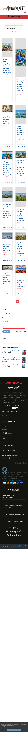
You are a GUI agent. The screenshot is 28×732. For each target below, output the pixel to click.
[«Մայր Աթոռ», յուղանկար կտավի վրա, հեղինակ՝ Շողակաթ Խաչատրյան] (7, 47)
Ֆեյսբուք (13, 527)
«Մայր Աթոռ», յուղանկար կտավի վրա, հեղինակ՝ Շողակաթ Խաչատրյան (7, 66)
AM (3, 416)
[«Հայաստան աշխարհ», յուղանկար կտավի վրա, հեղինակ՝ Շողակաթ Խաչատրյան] (21, 154)
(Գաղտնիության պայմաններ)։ (24, 723)
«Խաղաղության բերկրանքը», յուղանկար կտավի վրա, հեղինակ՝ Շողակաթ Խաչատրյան (21, 86)
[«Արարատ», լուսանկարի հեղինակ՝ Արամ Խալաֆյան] (7, 236)
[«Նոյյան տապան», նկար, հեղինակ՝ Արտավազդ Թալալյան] (7, 267)
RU (9, 416)
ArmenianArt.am (11, 545)
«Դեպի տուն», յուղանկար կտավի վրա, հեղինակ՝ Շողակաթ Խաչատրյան (20, 132)
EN (6, 416)
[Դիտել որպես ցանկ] (15, 31)
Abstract (22, 547)
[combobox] (14, 313)
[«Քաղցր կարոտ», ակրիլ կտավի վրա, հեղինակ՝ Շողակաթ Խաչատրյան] (7, 155)
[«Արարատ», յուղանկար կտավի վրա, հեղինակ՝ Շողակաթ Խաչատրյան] (21, 197)
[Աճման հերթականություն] (21, 24)
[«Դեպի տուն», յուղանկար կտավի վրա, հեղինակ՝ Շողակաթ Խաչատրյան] (21, 114)
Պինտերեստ (14, 535)
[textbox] (14, 313)
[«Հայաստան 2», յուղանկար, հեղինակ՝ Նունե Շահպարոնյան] (21, 269)
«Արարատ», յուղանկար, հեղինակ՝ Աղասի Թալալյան (7, 119)
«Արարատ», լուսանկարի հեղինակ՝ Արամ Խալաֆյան (7, 246)
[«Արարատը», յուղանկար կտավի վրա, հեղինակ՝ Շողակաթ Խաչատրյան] (7, 194)
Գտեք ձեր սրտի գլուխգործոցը (8, 496)
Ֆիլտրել (6, 331)
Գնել (5, 100)
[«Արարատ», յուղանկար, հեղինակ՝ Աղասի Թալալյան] (7, 108)
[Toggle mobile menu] (25, 12)
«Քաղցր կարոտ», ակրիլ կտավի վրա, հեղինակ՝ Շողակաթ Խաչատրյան (7, 168)
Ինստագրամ (13, 531)
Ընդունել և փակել (14, 729)
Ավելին (10, 100)
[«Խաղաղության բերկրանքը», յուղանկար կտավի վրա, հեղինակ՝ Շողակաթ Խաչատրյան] (21, 57)
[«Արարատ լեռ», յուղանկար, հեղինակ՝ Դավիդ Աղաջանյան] (21, 236)
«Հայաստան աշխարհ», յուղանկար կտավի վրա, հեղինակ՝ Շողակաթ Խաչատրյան (20, 167)
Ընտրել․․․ (5, 260)
